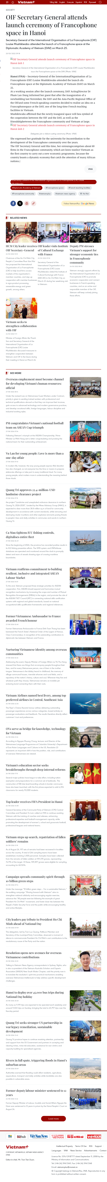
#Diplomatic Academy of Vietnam (26, 187)
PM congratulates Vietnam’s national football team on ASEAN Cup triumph (34, 425)
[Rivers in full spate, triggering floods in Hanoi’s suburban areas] (85, 1068)
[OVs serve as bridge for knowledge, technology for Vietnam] (85, 737)
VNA (66, 1150)
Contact (103, 1150)
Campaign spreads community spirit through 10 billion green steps (35, 879)
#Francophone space (55, 187)
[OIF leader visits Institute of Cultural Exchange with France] (53, 232)
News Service (76, 1150)
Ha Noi (86, 193)
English (62, 2)
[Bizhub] (12, 1136)
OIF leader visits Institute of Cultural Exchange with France (53, 250)
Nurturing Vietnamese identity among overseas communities (36, 651)
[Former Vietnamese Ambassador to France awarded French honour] (85, 624)
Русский (92, 2)
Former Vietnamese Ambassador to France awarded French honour (33, 618)
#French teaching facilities (79, 187)
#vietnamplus (44, 193)
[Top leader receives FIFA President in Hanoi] (85, 810)
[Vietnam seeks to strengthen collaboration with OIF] (21, 308)
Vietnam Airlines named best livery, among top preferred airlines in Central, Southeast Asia (36, 697)
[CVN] (48, 1136)
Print (26, 203)
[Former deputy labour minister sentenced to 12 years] (85, 1098)
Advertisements (90, 1150)
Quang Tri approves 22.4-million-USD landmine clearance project (30, 492)
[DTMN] (66, 1136)
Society (10, 9)
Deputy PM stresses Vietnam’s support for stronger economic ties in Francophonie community (84, 254)
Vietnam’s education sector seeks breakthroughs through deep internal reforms (35, 767)
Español (79, 2)
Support (98, 1146)
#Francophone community (23, 193)
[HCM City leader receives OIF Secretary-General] (21, 232)
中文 (85, 2)
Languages (56, 1150)
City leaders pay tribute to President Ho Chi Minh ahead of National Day (34, 921)
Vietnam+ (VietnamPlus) (26, 2)
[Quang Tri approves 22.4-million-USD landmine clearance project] (85, 498)
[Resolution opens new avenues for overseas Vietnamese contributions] (85, 961)
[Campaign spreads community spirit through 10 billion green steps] (85, 885)
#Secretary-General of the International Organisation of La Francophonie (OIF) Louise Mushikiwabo (48, 182)
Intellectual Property (64, 1146)
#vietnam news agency (65, 193)
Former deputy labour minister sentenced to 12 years (36, 1093)
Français (70, 2)
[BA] (85, 1136)
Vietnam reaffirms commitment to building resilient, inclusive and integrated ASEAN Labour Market (34, 573)
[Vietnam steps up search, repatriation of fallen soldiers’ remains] (85, 845)
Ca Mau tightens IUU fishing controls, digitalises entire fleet (30, 535)
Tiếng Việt (53, 2)
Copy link (33, 203)
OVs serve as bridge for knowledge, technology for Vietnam (36, 731)
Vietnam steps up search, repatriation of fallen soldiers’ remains (36, 839)
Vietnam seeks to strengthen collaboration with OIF (21, 326)
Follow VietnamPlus (72, 203)
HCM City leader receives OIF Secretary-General (21, 248)
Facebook (13, 203)
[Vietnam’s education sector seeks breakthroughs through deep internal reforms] (85, 773)
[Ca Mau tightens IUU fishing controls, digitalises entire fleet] (85, 540)
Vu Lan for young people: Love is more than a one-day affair (35, 455)
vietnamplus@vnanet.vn (67, 1167)
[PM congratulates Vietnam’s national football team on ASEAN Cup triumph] (85, 431)
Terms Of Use (81, 1146)
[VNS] (29, 1136)
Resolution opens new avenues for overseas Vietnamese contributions (33, 955)
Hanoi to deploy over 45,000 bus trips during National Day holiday (35, 994)
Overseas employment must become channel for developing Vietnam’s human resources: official (35, 383)
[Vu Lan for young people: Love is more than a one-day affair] (85, 461)
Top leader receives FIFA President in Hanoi (34, 802)
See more (15, 373)
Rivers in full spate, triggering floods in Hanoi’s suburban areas (36, 1062)
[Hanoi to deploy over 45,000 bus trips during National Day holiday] (85, 1000)
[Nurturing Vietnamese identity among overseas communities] (85, 657)
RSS (90, 1146)
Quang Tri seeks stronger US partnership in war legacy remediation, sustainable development (34, 1027)
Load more (53, 1118)
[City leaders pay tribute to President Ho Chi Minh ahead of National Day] (85, 927)
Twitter (20, 203)
